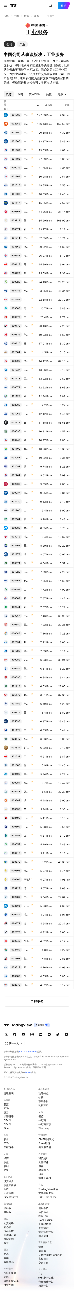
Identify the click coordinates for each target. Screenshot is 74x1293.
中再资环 (27, 853)
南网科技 (27, 290)
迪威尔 (27, 923)
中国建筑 (27, 114)
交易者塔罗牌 (46, 1193)
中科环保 (27, 730)
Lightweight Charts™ (50, 1254)
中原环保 (27, 633)
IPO (6, 1170)
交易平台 (43, 1262)
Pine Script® (11, 1196)
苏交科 (27, 668)
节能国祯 (27, 976)
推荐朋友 (9, 1231)
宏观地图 (9, 1193)
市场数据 (43, 1101)
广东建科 (27, 756)
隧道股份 (27, 343)
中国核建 (27, 237)
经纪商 (42, 1120)
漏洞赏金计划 (46, 1231)
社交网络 (9, 1223)
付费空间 (9, 1284)
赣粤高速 (27, 527)
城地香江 (27, 800)
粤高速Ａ (27, 264)
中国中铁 (27, 132)
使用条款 (43, 1208)
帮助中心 (43, 1170)
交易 (6, 1254)
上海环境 (27, 510)
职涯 (40, 1174)
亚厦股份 (27, 932)
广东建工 (27, 404)
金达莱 (27, 844)
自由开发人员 (11, 1280)
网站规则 (9, 1238)
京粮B (27, 879)
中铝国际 (27, 413)
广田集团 (27, 949)
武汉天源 (27, 396)
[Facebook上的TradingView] (14, 1034)
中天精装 (27, 896)
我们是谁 (43, 1158)
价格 (40, 1097)
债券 (6, 1112)
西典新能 (27, 967)
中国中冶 (27, 185)
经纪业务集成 (46, 1277)
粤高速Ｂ (27, 273)
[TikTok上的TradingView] (57, 1034)
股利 (6, 1166)
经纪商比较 (44, 1124)
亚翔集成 (27, 220)
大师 (6, 1276)
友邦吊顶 (27, 422)
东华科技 (27, 738)
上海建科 (27, 835)
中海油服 (27, 193)
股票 (6, 1104)
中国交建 (27, 141)
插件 (40, 1246)
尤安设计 (27, 659)
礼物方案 (43, 1105)
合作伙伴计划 (46, 1281)
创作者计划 (10, 1235)
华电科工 (27, 650)
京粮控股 (27, 870)
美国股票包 (44, 1147)
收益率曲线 (10, 1185)
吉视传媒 (27, 571)
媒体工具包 (44, 1177)
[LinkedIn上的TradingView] (40, 1034)
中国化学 (27, 202)
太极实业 (27, 211)
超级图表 (9, 1093)
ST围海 (27, 905)
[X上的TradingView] (6, 1034)
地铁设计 (27, 536)
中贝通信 (27, 501)
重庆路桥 (27, 773)
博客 (40, 1166)
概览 (40, 1116)
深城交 (27, 466)
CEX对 (7, 1120)
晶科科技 (27, 378)
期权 (6, 1189)
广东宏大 (27, 299)
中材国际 (27, 316)
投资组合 (9, 1181)
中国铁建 (27, 158)
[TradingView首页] (13, 5)
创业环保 (27, 563)
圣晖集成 (27, 545)
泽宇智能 (27, 554)
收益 (6, 1162)
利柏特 (27, 580)
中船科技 (27, 387)
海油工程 (27, 255)
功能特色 (43, 1093)
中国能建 (27, 176)
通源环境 (27, 861)
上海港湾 (27, 721)
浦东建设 (27, 914)
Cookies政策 (45, 1219)
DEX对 (7, 1124)
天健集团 (27, 677)
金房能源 (27, 686)
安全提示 (43, 1227)
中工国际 (27, 457)
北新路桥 (27, 958)
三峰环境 (27, 369)
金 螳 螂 (27, 352)
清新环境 (27, 984)
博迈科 (27, 888)
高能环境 (27, 308)
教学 (6, 1257)
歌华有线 (27, 492)
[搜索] (50, 5)
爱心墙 (7, 1227)
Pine (6, 1128)
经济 (6, 1158)
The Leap (44, 1128)
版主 (6, 1242)
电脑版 (7, 1212)
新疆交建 (27, 606)
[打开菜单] (5, 5)
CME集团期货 (46, 1139)
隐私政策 (43, 1216)
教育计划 (43, 1285)
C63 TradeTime (47, 1196)
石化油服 (27, 229)
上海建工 (27, 325)
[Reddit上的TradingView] (66, 1034)
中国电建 (27, 150)
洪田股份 (27, 360)
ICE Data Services (28, 1051)
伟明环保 (27, 246)
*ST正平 (27, 940)
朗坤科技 (27, 765)
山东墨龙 (27, 817)
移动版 (7, 1208)
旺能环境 (27, 642)
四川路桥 (27, 167)
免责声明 (43, 1212)
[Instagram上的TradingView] (31, 1034)
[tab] (9, 44)
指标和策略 (10, 1273)
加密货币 (9, 1116)
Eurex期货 (44, 1143)
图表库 (42, 1250)
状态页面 (43, 1235)
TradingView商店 (48, 1189)
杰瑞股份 (27, 123)
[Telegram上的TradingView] (49, 1034)
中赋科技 (27, 826)
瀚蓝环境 (27, 281)
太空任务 (43, 1162)
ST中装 (27, 747)
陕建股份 (27, 440)
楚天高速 (27, 809)
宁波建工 (27, 703)
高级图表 (43, 1258)
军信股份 (27, 448)
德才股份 (27, 791)
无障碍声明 (44, 1223)
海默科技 (27, 782)
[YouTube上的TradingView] (23, 1034)
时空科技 (27, 694)
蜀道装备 (27, 624)
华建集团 (27, 334)
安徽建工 (27, 598)
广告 (40, 1273)
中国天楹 (27, 431)
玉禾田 (27, 712)
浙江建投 (27, 475)
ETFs (6, 1108)
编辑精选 (9, 1261)
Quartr (28, 1072)
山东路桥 (27, 589)
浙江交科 (27, 519)
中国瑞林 (27, 615)
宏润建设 (27, 483)
